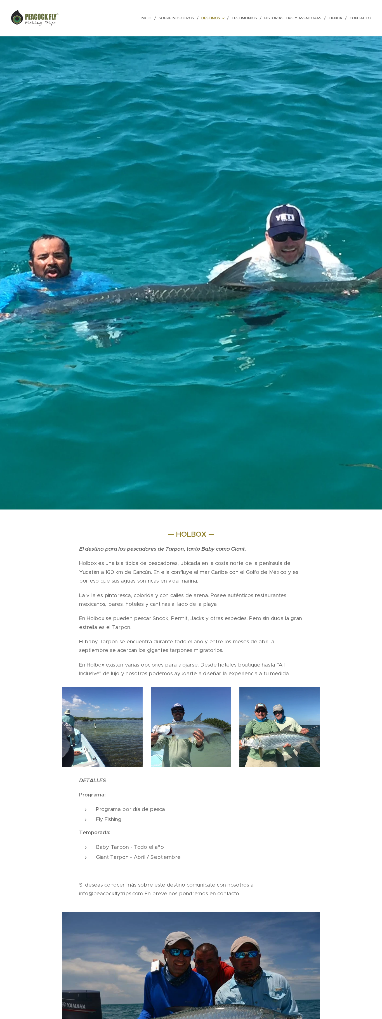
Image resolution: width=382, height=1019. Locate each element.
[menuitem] (147, 18)
